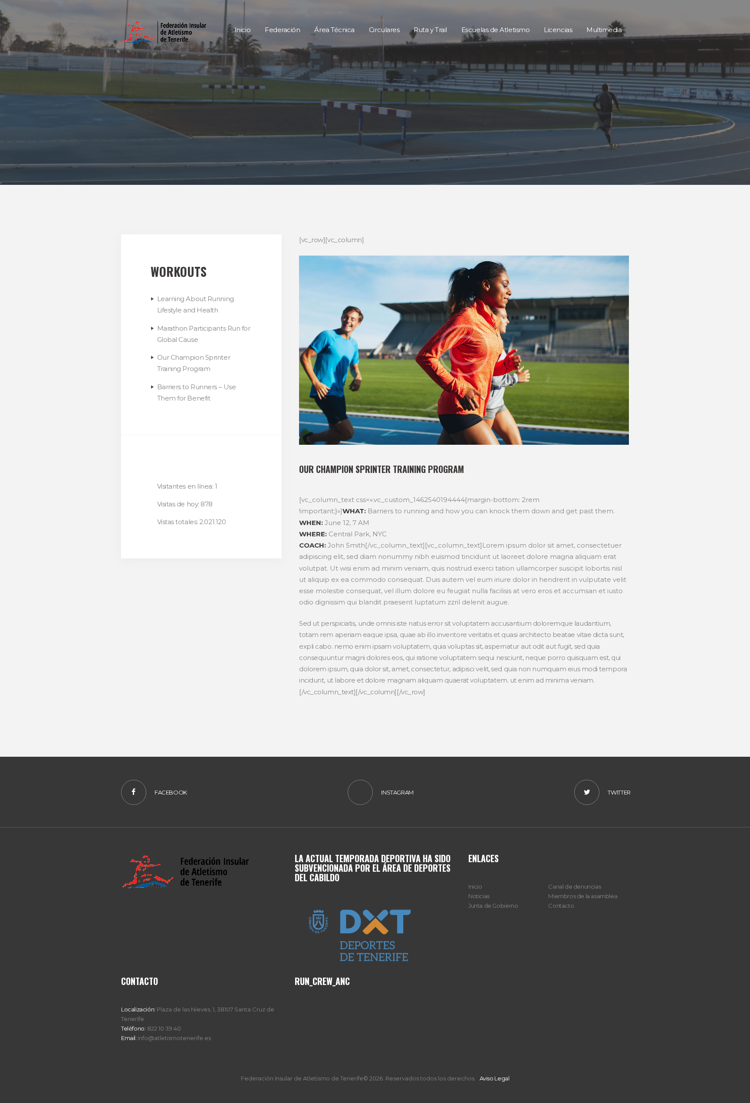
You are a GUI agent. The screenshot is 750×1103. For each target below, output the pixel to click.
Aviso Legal (495, 1078)
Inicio (475, 886)
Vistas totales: (178, 522)
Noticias (479, 896)
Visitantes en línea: (186, 486)
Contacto (561, 905)
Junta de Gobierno (493, 905)
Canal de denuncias (574, 886)
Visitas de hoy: (179, 504)
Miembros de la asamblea (582, 896)
